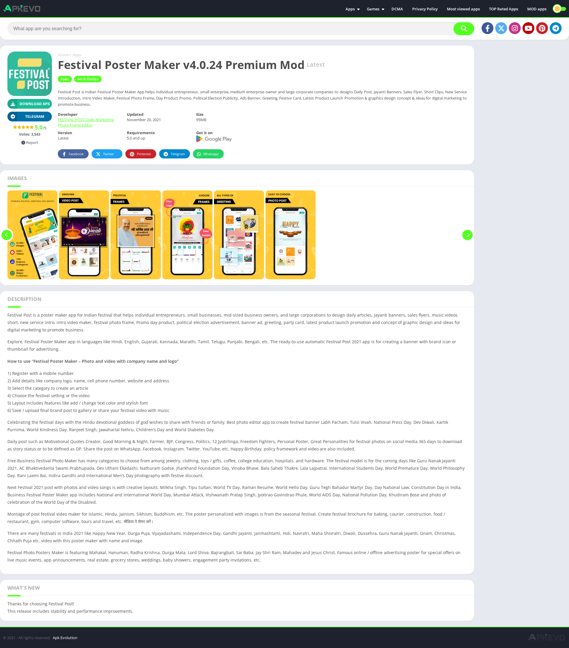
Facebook (76, 154)
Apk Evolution (65, 637)
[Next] (467, 234)
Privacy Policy (425, 9)
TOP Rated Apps (503, 9)
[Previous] (6, 234)
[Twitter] (501, 28)
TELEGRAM (34, 116)
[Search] (463, 28)
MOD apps (536, 9)
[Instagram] (515, 28)
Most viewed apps (463, 9)
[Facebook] (487, 28)
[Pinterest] (542, 28)
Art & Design (88, 78)
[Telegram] (556, 28)
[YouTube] (528, 28)
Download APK (35, 103)
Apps (350, 9)
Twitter (108, 154)
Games (373, 9)
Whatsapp (211, 154)
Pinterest (144, 154)
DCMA (397, 9)
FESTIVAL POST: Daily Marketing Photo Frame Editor (86, 122)
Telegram (178, 154)
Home (63, 54)
